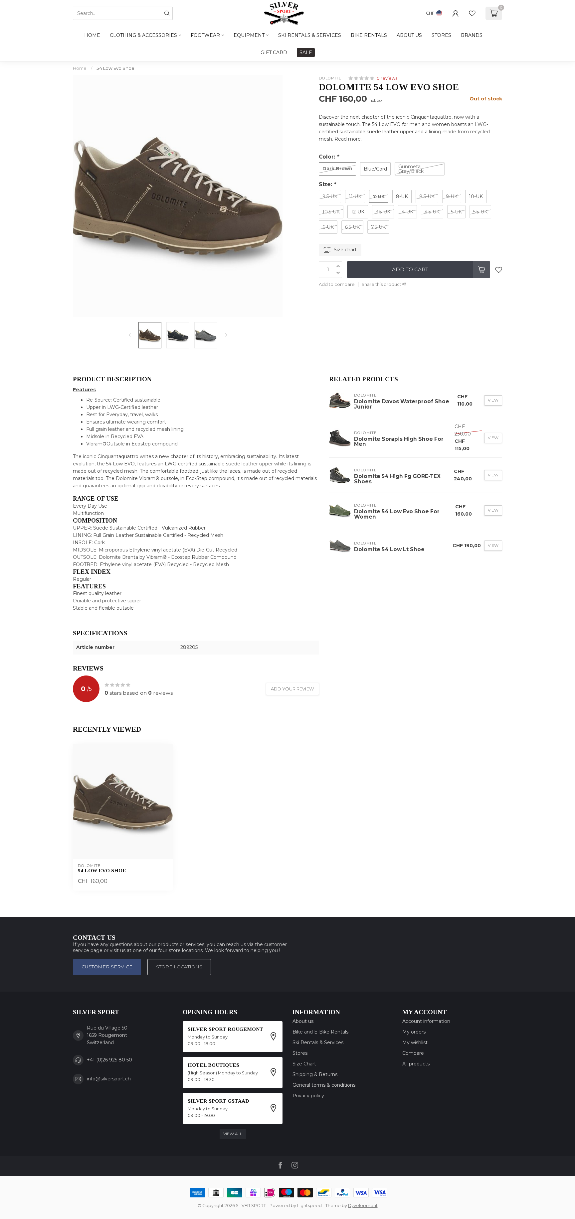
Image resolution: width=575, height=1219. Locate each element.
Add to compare (337, 284)
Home (92, 35)
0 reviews (387, 78)
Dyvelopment (363, 1205)
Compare (413, 1053)
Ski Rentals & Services (317, 1042)
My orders (414, 1032)
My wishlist (415, 1042)
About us (302, 1021)
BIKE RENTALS (369, 35)
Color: (329, 157)
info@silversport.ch (109, 1079)
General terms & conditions (323, 1085)
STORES (441, 35)
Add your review (292, 688)
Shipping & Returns (314, 1074)
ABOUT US (409, 35)
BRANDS (471, 35)
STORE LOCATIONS (179, 967)
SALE (305, 53)
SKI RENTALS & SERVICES (309, 35)
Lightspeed (309, 1205)
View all (232, 1133)
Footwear (205, 35)
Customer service (107, 967)
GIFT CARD (274, 53)
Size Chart (304, 1064)
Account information (426, 1021)
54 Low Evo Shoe (115, 68)
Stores (299, 1053)
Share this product (382, 284)
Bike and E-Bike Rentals (320, 1032)
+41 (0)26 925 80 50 (109, 1060)
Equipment (249, 35)
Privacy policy (308, 1096)
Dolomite (330, 78)
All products (416, 1064)
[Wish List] (472, 13)
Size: (327, 184)
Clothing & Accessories (143, 35)
